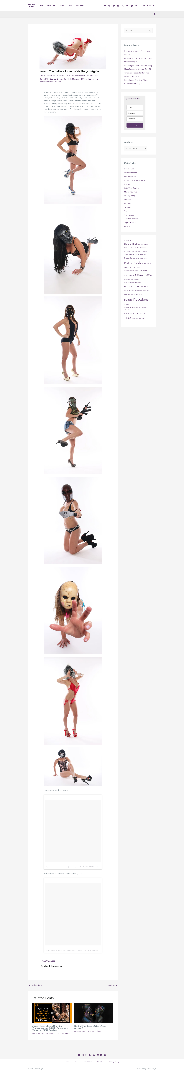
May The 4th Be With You (133, 282)
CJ (133, 251)
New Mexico (146, 290)
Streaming (128, 207)
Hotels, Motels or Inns (132, 267)
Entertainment (37, 1033)
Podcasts (128, 200)
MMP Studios (85, 79)
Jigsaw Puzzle (143, 274)
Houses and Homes (131, 271)
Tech (126, 211)
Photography (58, 75)
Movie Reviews (130, 192)
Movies (126, 290)
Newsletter (88, 1062)
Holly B (144, 263)
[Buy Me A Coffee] (127, 6)
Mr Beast (131, 290)
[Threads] (132, 6)
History (127, 184)
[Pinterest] (118, 6)
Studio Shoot (56, 82)
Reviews (127, 203)
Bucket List (129, 169)
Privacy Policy (114, 1062)
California (143, 248)
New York (127, 294)
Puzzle (128, 299)
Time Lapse (60, 1033)
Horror (149, 263)
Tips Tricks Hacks (131, 219)
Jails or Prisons (129, 275)
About (62, 5)
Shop (49, 5)
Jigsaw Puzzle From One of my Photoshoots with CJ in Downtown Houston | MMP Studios (50, 1028)
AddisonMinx (128, 240)
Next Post (112, 985)
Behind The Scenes (48, 79)
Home (42, 5)
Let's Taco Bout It (131, 188)
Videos (67, 75)
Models (95, 79)
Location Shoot (128, 279)
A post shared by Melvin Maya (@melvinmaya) (62, 867)
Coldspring (138, 251)
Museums (138, 290)
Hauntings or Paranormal (134, 180)
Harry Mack (132, 262)
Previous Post (35, 985)
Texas (127, 317)
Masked (75, 79)
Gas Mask (67, 79)
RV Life (126, 304)
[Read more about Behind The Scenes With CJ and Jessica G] (93, 1013)
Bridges (126, 248)
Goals (137, 258)
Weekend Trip (143, 318)
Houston (143, 271)
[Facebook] (114, 6)
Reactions (141, 299)
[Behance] (136, 6)
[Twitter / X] (123, 6)
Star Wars (128, 314)
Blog (55, 5)
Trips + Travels (130, 223)
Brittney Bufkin (134, 248)
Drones (131, 254)
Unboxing (135, 318)
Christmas (127, 251)
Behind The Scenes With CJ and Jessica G (90, 1027)
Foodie (137, 254)
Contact (70, 5)
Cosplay (144, 251)
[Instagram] (109, 6)
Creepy (60, 79)
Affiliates (80, 5)
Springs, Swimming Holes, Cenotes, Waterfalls (135, 309)
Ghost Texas (129, 258)
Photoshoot (45, 82)
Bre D (146, 244)
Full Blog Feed (46, 75)
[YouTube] (105, 6)
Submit (135, 125)
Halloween (143, 258)
